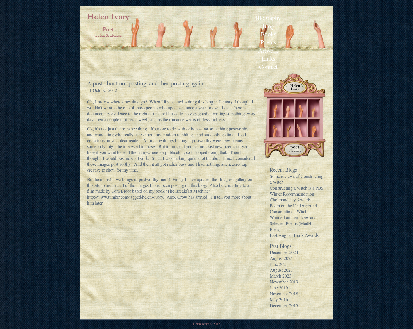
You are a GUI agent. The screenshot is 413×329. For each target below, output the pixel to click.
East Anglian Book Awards (294, 235)
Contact (268, 66)
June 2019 (279, 288)
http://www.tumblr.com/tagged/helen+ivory (125, 197)
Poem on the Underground (293, 205)
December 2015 (284, 305)
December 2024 (284, 252)
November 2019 (284, 282)
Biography (268, 17)
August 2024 (281, 258)
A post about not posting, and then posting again (145, 83)
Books (268, 34)
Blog (268, 26)
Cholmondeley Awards (290, 200)
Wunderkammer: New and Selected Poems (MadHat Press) (293, 223)
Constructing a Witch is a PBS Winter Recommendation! (297, 191)
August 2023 (281, 270)
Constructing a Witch (288, 211)
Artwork (268, 50)
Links (268, 58)
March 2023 (280, 276)
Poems (268, 42)
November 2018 (284, 293)
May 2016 (279, 299)
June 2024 (279, 264)
